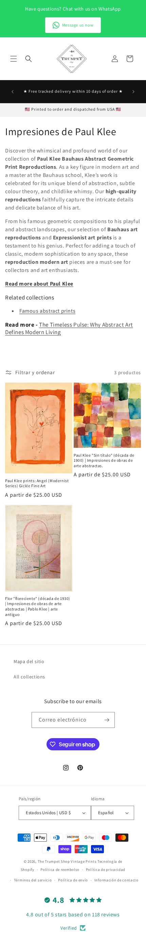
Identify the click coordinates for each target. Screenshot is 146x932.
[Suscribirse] (106, 720)
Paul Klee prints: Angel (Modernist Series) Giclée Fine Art (37, 483)
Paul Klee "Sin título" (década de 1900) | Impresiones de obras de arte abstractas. (104, 460)
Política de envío (73, 880)
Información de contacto (116, 880)
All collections (29, 677)
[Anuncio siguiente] (133, 91)
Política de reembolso (59, 869)
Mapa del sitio (29, 661)
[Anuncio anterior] (12, 91)
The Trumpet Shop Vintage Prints (67, 861)
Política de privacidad (105, 869)
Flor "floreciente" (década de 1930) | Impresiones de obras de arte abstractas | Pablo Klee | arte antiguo (37, 606)
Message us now (77, 25)
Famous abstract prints (47, 310)
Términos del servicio (33, 880)
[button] (13, 58)
